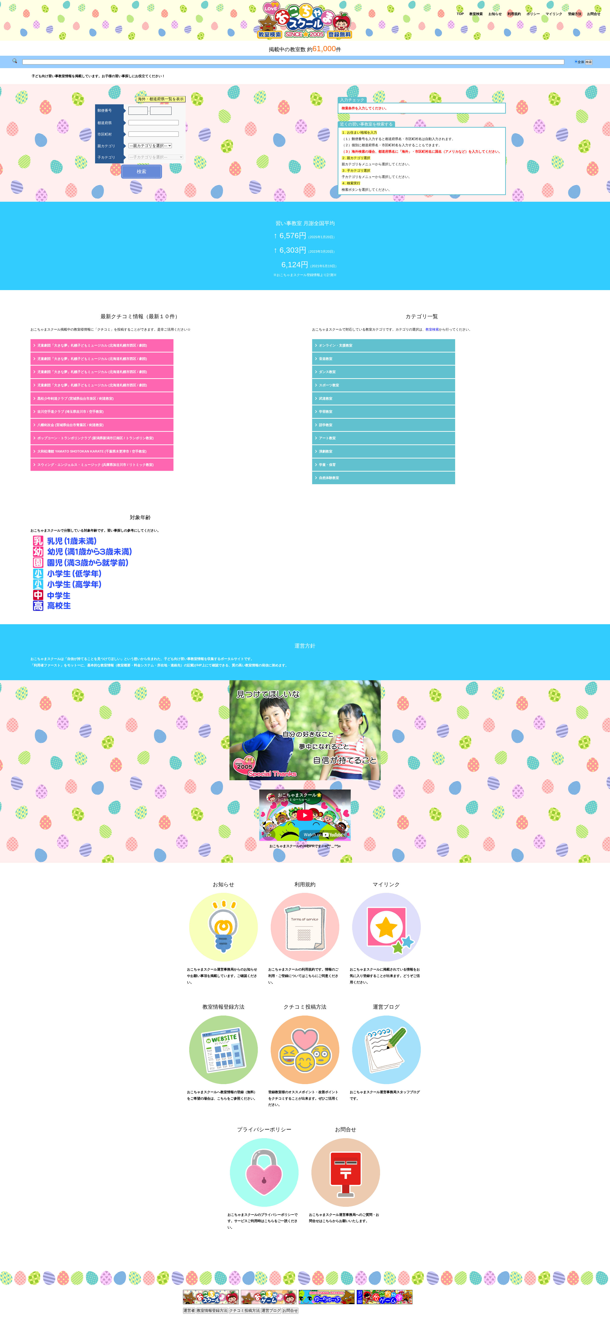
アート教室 (327, 438)
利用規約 (514, 14)
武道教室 (325, 398)
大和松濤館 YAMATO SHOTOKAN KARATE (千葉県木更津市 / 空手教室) (92, 451)
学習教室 (325, 411)
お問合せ (593, 14)
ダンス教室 (327, 372)
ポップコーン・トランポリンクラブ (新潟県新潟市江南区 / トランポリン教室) (95, 438)
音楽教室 (325, 359)
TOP (460, 14)
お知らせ (495, 14)
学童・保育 (327, 465)
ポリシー (533, 14)
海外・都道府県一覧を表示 (161, 99)
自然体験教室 (329, 478)
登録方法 (574, 14)
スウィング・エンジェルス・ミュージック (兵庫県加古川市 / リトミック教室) (95, 465)
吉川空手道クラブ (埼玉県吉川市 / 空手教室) (70, 411)
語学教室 (325, 425)
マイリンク (554, 14)
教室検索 (476, 14)
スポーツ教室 (329, 385)
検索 (141, 171)
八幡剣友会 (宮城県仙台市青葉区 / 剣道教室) (70, 425)
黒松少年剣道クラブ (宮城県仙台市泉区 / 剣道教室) (75, 398)
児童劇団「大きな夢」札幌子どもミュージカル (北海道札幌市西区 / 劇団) (92, 345)
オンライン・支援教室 (335, 345)
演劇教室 (325, 451)
